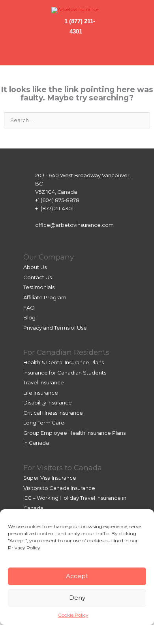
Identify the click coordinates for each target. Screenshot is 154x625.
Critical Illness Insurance (53, 413)
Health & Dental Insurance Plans (63, 362)
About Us (35, 267)
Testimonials (38, 287)
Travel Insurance (43, 382)
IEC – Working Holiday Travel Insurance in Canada (74, 503)
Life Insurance (40, 392)
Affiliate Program (44, 297)
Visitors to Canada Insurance (59, 488)
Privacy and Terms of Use (55, 328)
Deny (77, 597)
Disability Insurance (47, 402)
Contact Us (37, 277)
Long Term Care (43, 422)
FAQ (29, 307)
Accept (77, 576)
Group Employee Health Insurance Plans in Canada (74, 438)
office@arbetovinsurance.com (74, 225)
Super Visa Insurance (49, 478)
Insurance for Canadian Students (64, 372)
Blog (29, 317)
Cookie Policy (73, 615)
